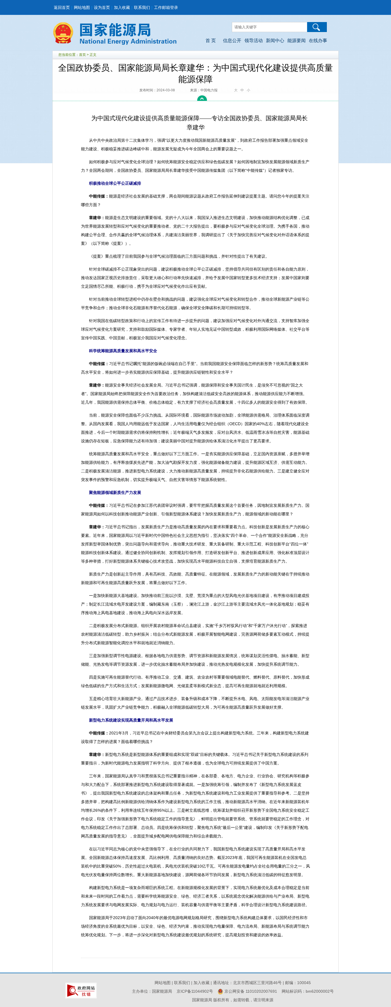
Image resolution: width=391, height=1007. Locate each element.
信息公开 (232, 40)
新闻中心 (275, 40)
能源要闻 (296, 40)
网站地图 (82, 7)
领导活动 (253, 40)
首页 (82, 55)
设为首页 (102, 7)
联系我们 (142, 7)
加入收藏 (122, 7)
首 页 (211, 40)
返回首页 (62, 7)
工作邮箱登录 (166, 7)
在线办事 (318, 40)
